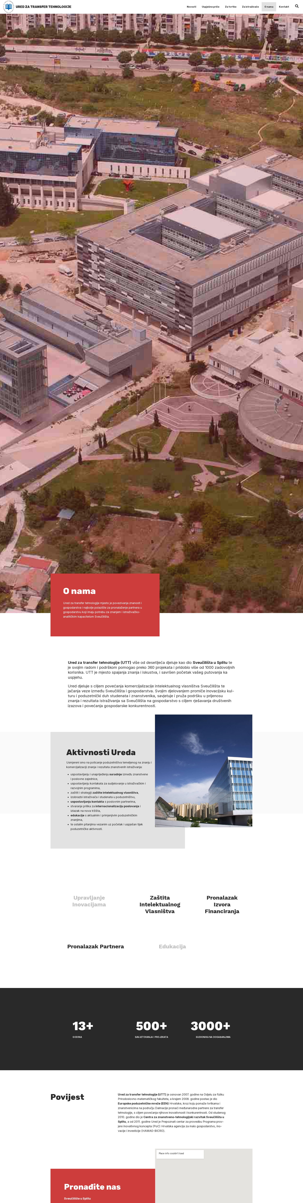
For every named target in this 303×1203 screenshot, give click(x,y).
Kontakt (284, 6)
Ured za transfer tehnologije (43, 7)
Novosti (191, 6)
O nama (268, 6)
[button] (88, 901)
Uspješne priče (210, 6)
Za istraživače (250, 6)
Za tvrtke (230, 6)
